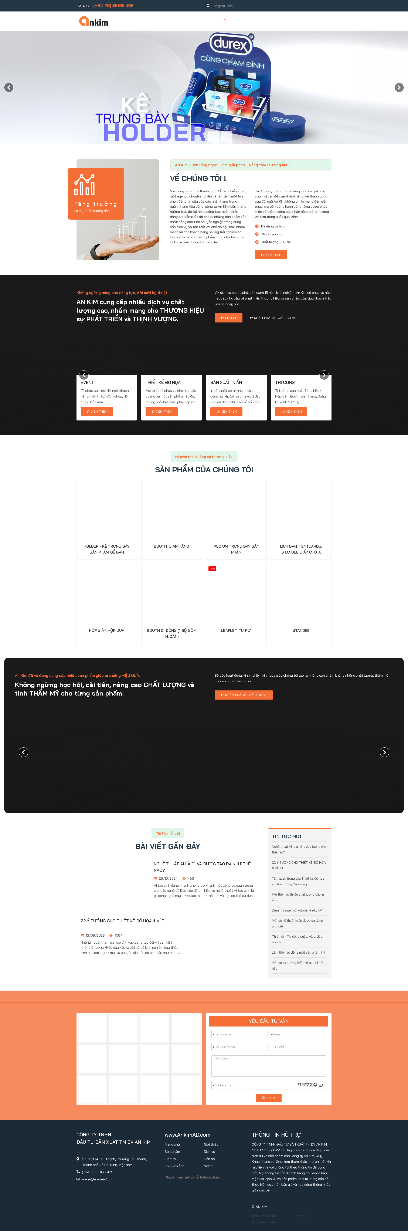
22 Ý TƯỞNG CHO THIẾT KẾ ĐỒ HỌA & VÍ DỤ (124, 920)
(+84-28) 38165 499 (113, 5)
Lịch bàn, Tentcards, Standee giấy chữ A (301, 549)
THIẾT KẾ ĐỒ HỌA (163, 382)
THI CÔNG (285, 382)
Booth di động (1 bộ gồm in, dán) (171, 633)
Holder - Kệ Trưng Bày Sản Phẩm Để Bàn (107, 549)
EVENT (87, 382)
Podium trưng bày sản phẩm (236, 549)
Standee (301, 630)
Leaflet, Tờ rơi (236, 630)
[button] (399, 87)
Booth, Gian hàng (171, 546)
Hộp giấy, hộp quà (106, 630)
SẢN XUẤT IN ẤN (226, 382)
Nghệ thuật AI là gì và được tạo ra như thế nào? (202, 867)
